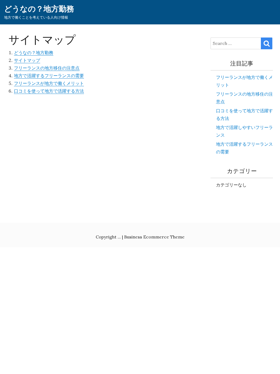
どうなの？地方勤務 (39, 9)
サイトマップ (27, 60)
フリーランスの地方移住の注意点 (47, 68)
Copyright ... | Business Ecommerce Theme (140, 237)
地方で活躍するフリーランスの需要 (49, 75)
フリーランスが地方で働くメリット (49, 83)
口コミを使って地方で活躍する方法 (49, 91)
